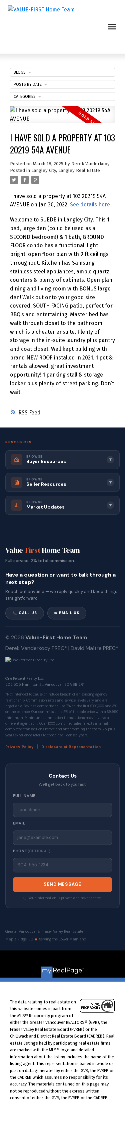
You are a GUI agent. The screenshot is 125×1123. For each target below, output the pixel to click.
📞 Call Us (24, 612)
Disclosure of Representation (71, 746)
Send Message (62, 884)
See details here (90, 204)
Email (19, 823)
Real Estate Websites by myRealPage (77, 960)
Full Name (24, 795)
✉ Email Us (66, 612)
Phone (32, 851)
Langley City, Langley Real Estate (65, 170)
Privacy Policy (19, 746)
